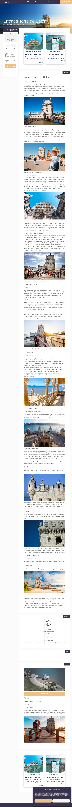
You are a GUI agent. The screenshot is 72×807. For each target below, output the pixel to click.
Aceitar (43, 801)
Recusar (61, 801)
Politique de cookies (51, 804)
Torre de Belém (26, 1)
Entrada (67, 1)
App (13, 45)
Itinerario (47, 1)
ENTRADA (12, 66)
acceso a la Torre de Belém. (37, 297)
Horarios (37, 1)
